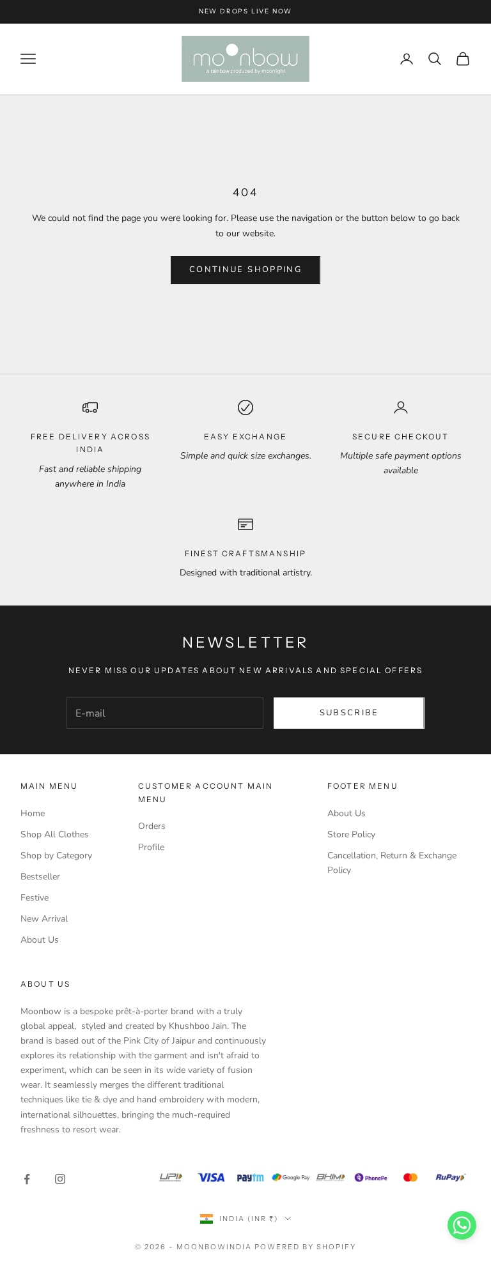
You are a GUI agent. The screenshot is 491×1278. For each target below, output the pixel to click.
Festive (34, 898)
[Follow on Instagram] (60, 1179)
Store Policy (351, 834)
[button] (462, 1225)
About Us (39, 940)
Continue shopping (245, 269)
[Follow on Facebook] (26, 1179)
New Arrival (44, 919)
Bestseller (40, 877)
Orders (152, 826)
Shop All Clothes (54, 834)
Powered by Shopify (305, 1246)
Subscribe (349, 713)
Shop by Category (56, 855)
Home (32, 813)
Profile (151, 847)
